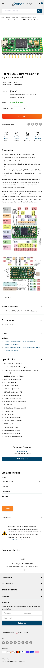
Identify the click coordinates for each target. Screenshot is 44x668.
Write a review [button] (22, 459)
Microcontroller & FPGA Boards (28, 17)
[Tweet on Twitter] (36, 124)
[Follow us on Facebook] (3, 642)
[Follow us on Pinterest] (15, 642)
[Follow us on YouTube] (19, 642)
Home (2, 17)
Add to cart (22, 116)
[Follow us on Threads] (30, 642)
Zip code (5, 496)
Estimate (7, 508)
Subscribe (22, 623)
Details (6, 141)
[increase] (24, 108)
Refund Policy (6, 517)
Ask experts (27, 141)
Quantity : (5, 108)
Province (5, 486)
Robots (8, 17)
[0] (40, 4)
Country (4, 477)
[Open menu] (3, 4)
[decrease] (12, 108)
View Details (16, 141)
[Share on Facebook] (28, 124)
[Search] (39, 11)
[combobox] (19, 11)
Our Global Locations (8, 632)
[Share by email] (40, 124)
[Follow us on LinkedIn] (26, 642)
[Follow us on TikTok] (22, 642)
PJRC (4, 82)
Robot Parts (15, 17)
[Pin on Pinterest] (32, 124)
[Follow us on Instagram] (11, 642)
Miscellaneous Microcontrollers (8, 19)
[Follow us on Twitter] (7, 642)
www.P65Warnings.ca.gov (16, 540)
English (26, 632)
